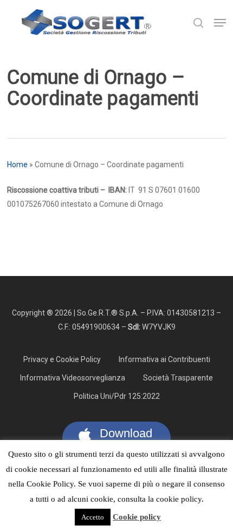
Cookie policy (137, 517)
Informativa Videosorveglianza (72, 377)
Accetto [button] (92, 517)
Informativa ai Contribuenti (164, 359)
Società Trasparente (178, 377)
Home (17, 164)
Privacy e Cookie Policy (62, 359)
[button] (220, 22)
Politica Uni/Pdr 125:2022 (117, 396)
